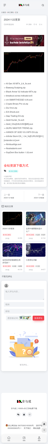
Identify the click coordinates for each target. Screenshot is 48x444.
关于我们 (27, 428)
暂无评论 (8, 276)
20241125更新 (8, 228)
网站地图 (36, 428)
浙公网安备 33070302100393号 (21, 425)
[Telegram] (29, 414)
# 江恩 (38, 266)
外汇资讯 (10, 12)
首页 (4, 12)
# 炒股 (14, 266)
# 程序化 (44, 235)
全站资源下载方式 (16, 165)
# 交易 (38, 235)
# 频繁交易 (21, 266)
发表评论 (38, 318)
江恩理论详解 (31, 260)
